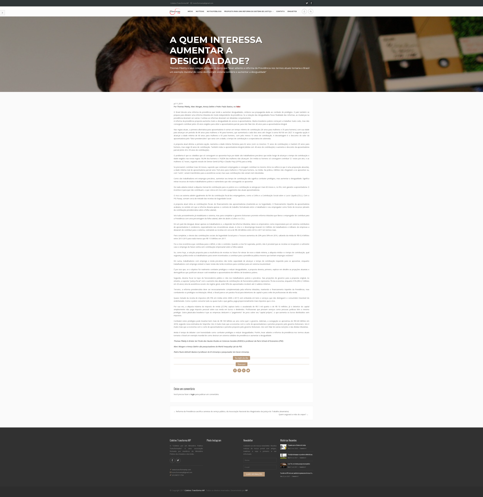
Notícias (200, 11)
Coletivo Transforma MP (195, 490)
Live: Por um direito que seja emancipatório (299, 464)
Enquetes (292, 11)
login (193, 394)
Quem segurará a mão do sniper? (293, 414)
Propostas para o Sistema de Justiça (297, 445)
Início (190, 11)
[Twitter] (307, 3)
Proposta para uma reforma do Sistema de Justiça (248, 11)
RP (246, 490)
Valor (238, 106)
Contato (280, 11)
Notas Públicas (214, 11)
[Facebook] (311, 3)
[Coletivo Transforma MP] (175, 11)
